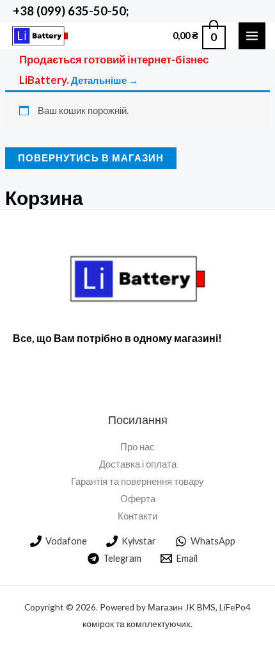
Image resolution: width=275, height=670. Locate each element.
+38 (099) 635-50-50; (71, 11)
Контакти (137, 516)
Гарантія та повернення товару (137, 481)
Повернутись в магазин (91, 157)
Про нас (137, 446)
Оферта (137, 498)
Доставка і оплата (138, 464)
